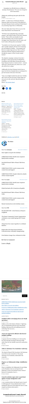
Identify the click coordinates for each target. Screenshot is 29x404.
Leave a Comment (6, 330)
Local (13, 137)
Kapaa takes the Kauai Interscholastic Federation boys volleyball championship (13, 230)
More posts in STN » (23, 207)
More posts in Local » (23, 179)
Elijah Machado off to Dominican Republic (13, 188)
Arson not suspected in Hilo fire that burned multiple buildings (14, 334)
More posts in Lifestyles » (22, 149)
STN (18, 137)
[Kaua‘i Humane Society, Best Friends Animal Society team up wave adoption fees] (20, 110)
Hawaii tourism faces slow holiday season (13, 204)
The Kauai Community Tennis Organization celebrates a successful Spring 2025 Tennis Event (14, 218)
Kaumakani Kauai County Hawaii (14, 1)
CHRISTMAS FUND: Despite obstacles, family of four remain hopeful (14, 174)
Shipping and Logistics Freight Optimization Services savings (14, 402)
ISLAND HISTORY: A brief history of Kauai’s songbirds (13, 211)
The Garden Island (10, 82)
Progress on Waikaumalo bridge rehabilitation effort (14, 307)
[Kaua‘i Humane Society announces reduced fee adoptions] (8, 125)
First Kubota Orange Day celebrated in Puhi (13, 235)
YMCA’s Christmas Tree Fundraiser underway (13, 309)
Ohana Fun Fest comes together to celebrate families (14, 224)
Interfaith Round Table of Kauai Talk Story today (13, 163)
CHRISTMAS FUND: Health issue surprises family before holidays (13, 157)
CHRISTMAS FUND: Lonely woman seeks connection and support (13, 169)
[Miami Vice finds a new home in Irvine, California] (8, 109)
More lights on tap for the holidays (10, 305)
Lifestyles (9, 137)
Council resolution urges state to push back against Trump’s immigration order (14, 377)
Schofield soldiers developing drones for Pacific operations (14, 319)
